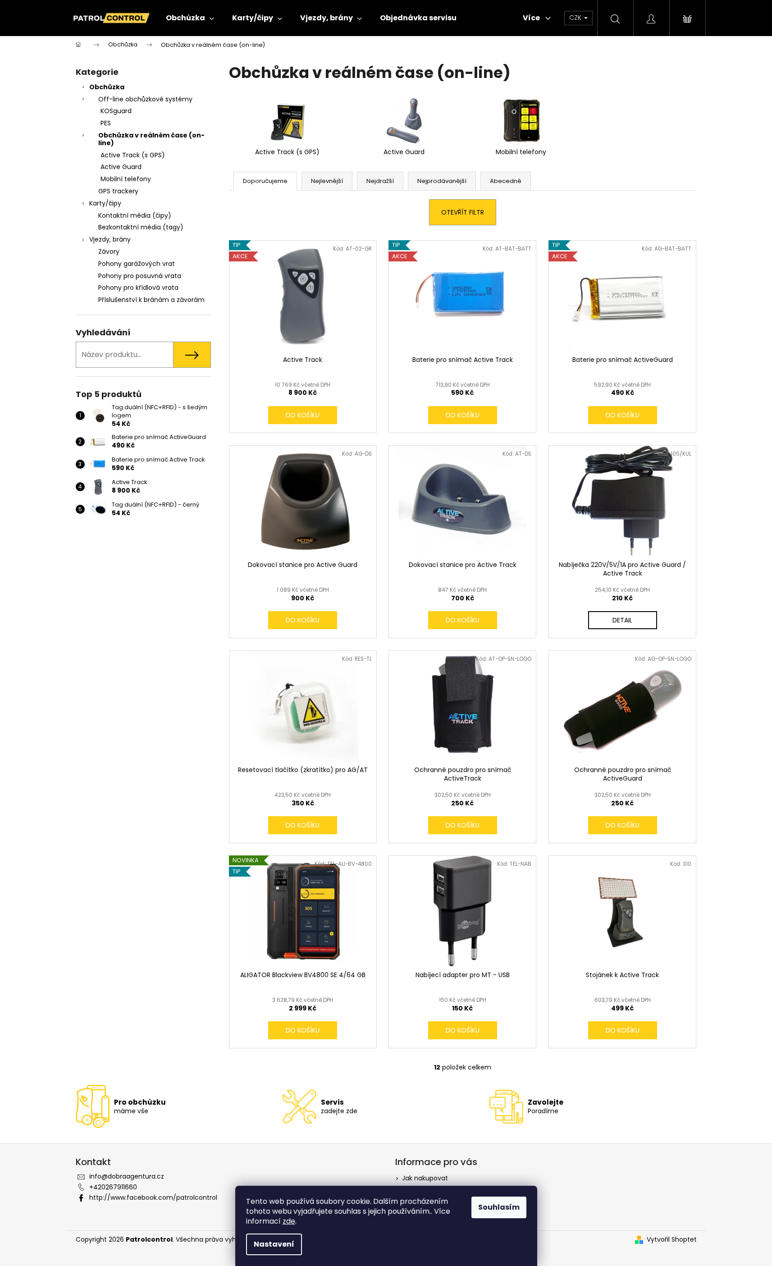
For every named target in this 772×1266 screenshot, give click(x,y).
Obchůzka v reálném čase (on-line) (151, 139)
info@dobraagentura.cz (126, 1176)
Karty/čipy (105, 203)
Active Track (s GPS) (132, 155)
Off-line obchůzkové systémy (145, 99)
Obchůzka (106, 86)
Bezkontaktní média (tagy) (140, 227)
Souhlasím (499, 1207)
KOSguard (116, 110)
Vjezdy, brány (110, 239)
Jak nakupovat (425, 1178)
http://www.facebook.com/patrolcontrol (153, 1197)
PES (105, 123)
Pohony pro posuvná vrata (139, 275)
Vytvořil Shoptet (672, 1239)
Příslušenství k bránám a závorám (151, 299)
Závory (108, 251)
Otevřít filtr (462, 212)
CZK (576, 17)
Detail (622, 620)
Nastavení (274, 1244)
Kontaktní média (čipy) (134, 215)
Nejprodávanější (441, 181)
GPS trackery (118, 191)
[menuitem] (190, 18)
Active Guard (121, 166)
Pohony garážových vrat (136, 263)
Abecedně (505, 181)
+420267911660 (113, 1187)
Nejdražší (380, 181)
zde (289, 1221)
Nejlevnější (327, 181)
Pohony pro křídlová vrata (138, 287)
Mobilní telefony (125, 178)
